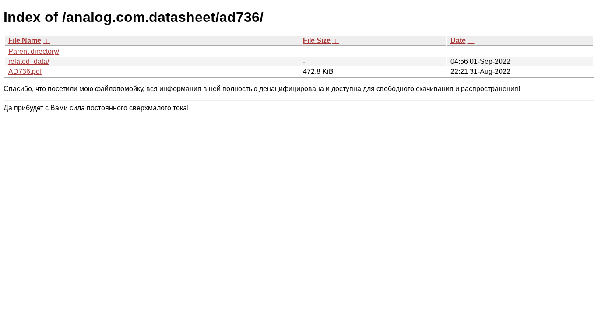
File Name (24, 40)
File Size (317, 40)
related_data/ (28, 61)
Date (458, 40)
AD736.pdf (25, 71)
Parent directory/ (33, 51)
